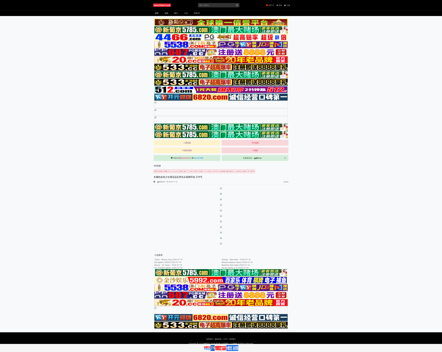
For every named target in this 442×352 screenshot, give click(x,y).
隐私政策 (218, 339)
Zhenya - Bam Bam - (231, 259)
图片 (176, 13)
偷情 (155, 171)
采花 (215, 171)
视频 (166, 13)
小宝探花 (238, 171)
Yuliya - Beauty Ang (163, 259)
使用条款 (209, 339)
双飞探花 (251, 171)
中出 (205, 171)
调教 (165, 171)
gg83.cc (258, 158)
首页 (157, 13)
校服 (160, 171)
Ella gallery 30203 (162, 262)
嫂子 (185, 171)
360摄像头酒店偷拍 (226, 171)
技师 (180, 171)
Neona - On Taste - (163, 265)
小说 (186, 13)
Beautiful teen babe (230, 265)
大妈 (190, 171)
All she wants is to (230, 268)
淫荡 (195, 171)
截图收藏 (181, 158)
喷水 (210, 171)
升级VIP (197, 13)
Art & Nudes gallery (163, 268)
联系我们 (232, 339)
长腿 (200, 171)
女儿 (170, 171)
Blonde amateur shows (231, 262)
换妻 (244, 171)
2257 (225, 339)
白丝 (175, 171)
